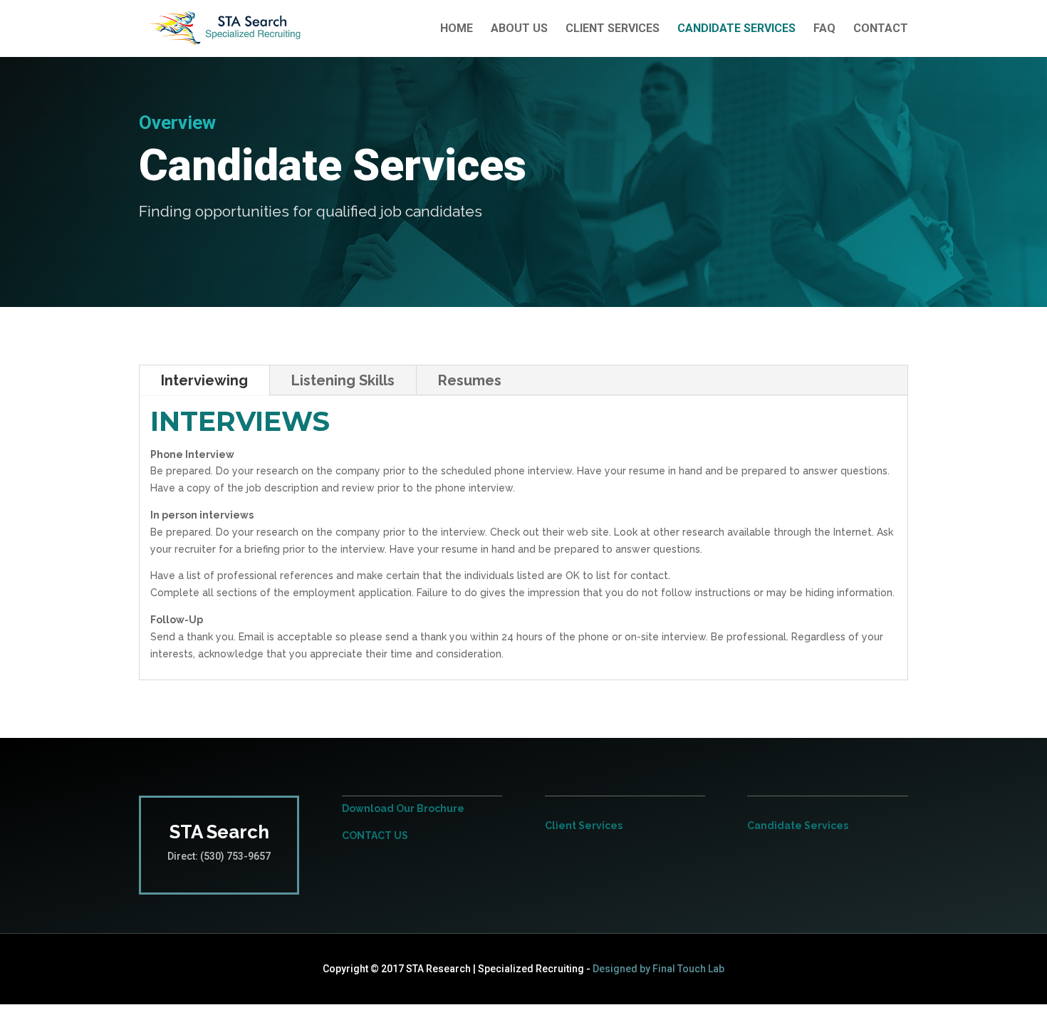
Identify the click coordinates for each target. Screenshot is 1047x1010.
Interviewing (204, 380)
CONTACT (880, 29)
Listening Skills (343, 380)
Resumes (469, 380)
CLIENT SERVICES (613, 29)
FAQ (824, 29)
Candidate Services (797, 825)
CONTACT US (375, 835)
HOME (456, 29)
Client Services (584, 825)
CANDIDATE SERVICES (736, 29)
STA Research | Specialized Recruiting (495, 968)
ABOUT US (519, 29)
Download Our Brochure (403, 808)
